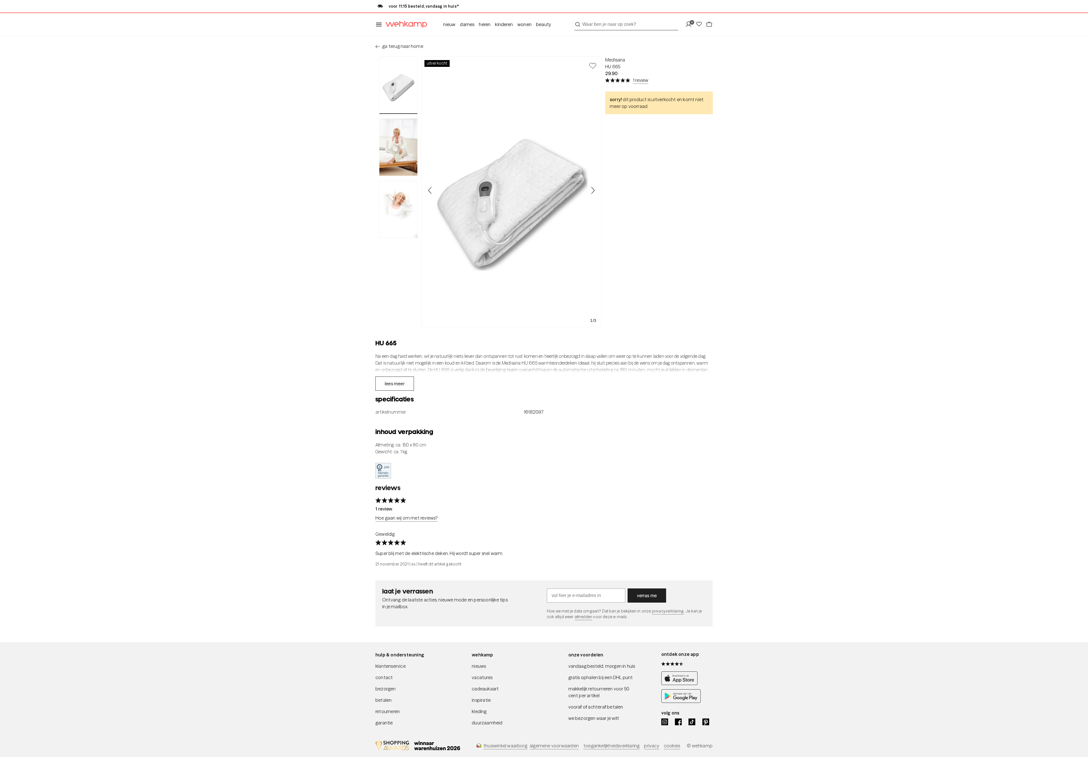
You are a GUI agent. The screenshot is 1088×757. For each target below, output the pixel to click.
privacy (651, 746)
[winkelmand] (709, 24)
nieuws (479, 666)
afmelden (583, 616)
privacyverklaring (668, 611)
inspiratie (481, 700)
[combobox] (626, 24)
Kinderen (504, 24)
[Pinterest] (705, 721)
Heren (484, 24)
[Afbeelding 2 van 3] (398, 147)
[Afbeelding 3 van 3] (398, 209)
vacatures (482, 677)
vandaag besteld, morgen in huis (601, 666)
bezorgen (385, 689)
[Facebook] (678, 721)
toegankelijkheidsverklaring (611, 746)
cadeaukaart (485, 689)
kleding (479, 711)
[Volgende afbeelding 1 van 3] (592, 190)
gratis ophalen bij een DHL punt (600, 677)
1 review (641, 80)
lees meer (395, 383)
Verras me (647, 595)
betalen (383, 700)
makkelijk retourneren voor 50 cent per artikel (599, 692)
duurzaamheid (487, 723)
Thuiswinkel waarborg (505, 746)
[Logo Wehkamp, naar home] (404, 24)
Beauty (543, 24)
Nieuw (449, 24)
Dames (467, 24)
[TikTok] (691, 721)
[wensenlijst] (701, 24)
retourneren (387, 711)
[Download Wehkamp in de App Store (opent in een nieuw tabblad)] (681, 683)
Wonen (524, 24)
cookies (672, 746)
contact (384, 677)
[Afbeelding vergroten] (511, 191)
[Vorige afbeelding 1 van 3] (430, 190)
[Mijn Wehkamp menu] (690, 24)
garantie (384, 723)
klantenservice (390, 666)
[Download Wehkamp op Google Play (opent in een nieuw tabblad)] (681, 701)
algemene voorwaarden (554, 746)
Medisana (615, 60)
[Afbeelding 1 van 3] (398, 85)
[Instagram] (664, 721)
